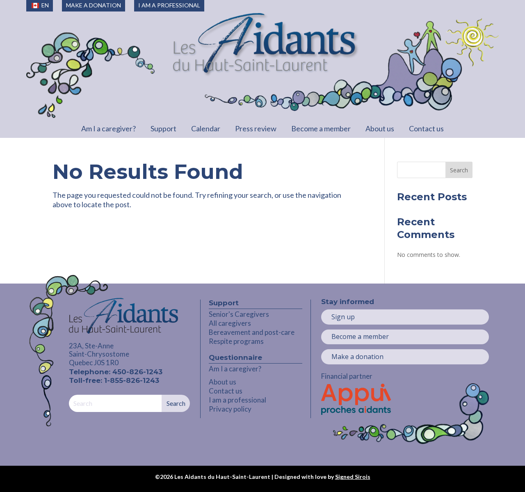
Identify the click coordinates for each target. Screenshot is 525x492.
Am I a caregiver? (108, 128)
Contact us (426, 128)
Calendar (205, 128)
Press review (255, 128)
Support (163, 128)
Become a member (321, 128)
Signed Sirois (352, 476)
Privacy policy (230, 409)
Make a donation (357, 356)
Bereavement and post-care (251, 332)
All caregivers (230, 323)
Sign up (343, 316)
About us (379, 128)
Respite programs (236, 341)
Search (459, 170)
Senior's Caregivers (239, 314)
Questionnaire (235, 357)
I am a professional (237, 400)
